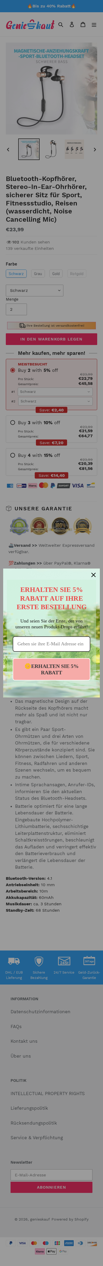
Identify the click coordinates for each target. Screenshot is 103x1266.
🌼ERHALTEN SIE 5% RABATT (52, 669)
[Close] (93, 575)
